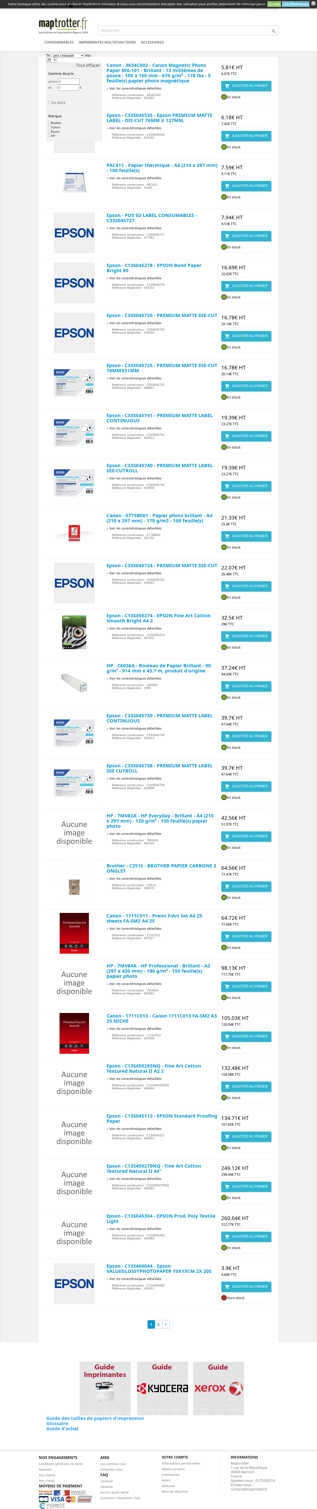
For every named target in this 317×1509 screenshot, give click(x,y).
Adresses (168, 1486)
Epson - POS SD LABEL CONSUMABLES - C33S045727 (152, 217)
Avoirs (166, 1480)
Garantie (45, 1469)
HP (53, 136)
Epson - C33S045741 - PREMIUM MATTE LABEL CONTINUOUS (160, 418)
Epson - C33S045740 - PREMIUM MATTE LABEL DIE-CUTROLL (160, 468)
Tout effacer (88, 65)
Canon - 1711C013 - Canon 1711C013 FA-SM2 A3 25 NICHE (162, 1018)
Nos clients (47, 1481)
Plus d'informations (295, 4)
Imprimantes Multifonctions (107, 42)
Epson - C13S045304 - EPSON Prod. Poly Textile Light (161, 1218)
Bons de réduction (175, 1491)
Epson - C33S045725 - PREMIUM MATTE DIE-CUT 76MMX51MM (162, 368)
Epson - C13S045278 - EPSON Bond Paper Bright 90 (154, 267)
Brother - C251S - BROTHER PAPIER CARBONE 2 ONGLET (161, 868)
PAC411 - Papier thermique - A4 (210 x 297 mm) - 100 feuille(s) (162, 167)
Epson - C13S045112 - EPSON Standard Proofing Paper (162, 1118)
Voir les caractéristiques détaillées (135, 88)
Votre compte (175, 1457)
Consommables (59, 42)
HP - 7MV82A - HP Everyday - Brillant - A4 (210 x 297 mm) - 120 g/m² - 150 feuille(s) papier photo (160, 820)
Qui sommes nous (113, 1464)
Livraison (106, 1481)
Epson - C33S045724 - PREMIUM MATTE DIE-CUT (162, 565)
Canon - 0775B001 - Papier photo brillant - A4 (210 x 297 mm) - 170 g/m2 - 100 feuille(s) (159, 518)
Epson (55, 131)
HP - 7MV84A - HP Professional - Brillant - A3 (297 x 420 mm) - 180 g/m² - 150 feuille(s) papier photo (158, 970)
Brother (56, 123)
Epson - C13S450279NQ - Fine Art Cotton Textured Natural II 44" (154, 1168)
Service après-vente (114, 1492)
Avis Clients (47, 1475)
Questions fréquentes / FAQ (120, 1498)
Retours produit (173, 1469)
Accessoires (152, 42)
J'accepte (274, 4)
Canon (55, 127)
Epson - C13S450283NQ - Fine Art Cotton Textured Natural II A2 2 (154, 1068)
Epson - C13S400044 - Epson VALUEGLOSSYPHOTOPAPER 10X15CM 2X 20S (159, 1268)
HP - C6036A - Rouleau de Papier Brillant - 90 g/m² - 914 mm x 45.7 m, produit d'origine (159, 668)
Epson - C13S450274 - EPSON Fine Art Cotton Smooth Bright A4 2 (158, 618)
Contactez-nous (111, 1469)
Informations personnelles (181, 1463)
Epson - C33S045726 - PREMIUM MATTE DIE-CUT (162, 315)
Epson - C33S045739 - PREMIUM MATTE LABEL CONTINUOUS (160, 718)
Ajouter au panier (246, 86)
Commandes (171, 1475)
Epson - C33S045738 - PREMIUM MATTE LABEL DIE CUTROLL (160, 768)
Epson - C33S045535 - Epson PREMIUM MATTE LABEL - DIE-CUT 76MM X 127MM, (159, 117)
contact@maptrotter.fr (249, 1489)
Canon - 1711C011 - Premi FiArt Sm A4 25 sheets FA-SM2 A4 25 (154, 918)
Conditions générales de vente (61, 1464)
